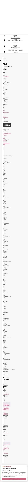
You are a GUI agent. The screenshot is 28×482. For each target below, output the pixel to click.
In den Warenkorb (7, 125)
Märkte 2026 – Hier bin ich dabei (15, 40)
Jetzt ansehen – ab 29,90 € (14, 479)
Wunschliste (15, 43)
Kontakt (15, 39)
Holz (4, 144)
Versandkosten (6, 76)
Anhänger (5, 140)
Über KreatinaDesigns (15, 38)
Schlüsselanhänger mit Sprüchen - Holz (7, 136)
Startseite (15, 35)
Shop (15, 36)
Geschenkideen (6, 143)
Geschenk (5, 141)
